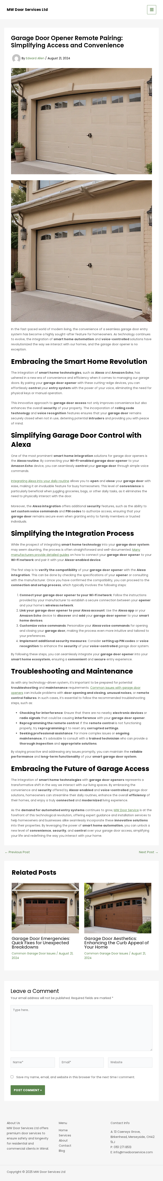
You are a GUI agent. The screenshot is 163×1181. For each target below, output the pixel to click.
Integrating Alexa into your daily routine (40, 481)
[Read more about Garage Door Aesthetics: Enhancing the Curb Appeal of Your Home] (118, 908)
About (63, 1140)
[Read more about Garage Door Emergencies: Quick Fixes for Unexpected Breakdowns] (45, 908)
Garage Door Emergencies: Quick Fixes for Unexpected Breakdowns (41, 943)
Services (65, 1135)
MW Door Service (126, 810)
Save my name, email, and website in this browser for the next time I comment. (75, 1077)
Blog (62, 1151)
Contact (65, 1145)
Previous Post (17, 852)
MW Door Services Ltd (27, 9)
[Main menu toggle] (151, 9)
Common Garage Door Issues (34, 953)
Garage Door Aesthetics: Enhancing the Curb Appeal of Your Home (116, 943)
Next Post (148, 852)
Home (63, 1130)
